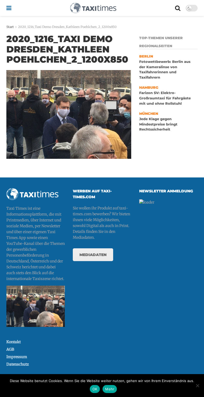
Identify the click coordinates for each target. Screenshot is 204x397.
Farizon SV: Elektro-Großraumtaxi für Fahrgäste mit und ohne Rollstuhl (165, 98)
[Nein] (197, 385)
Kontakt (13, 341)
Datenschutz (17, 364)
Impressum (16, 356)
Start (10, 27)
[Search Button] (177, 8)
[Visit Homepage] (93, 8)
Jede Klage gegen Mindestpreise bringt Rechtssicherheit (158, 124)
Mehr (109, 389)
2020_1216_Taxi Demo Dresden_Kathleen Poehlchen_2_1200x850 (67, 27)
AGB (10, 349)
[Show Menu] (8, 8)
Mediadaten (93, 254)
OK (94, 389)
